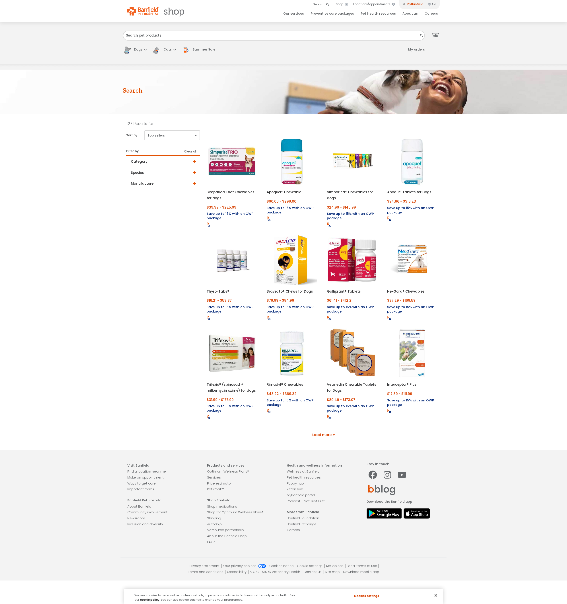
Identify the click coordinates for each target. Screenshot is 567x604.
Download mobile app (361, 572)
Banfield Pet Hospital (144, 500)
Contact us (312, 572)
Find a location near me (146, 471)
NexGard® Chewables (406, 291)
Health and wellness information (314, 465)
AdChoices (335, 566)
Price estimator (219, 483)
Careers (431, 13)
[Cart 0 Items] (435, 35)
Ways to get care (141, 483)
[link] (201, 49)
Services (214, 477)
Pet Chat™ (215, 489)
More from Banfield (303, 512)
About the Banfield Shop (227, 536)
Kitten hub (295, 489)
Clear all (190, 151)
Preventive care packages (332, 13)
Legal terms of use (362, 566)
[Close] (436, 595)
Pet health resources (378, 13)
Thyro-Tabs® (218, 291)
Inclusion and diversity (145, 524)
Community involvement (147, 512)
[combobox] (274, 36)
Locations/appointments (372, 4)
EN (434, 4)
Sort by (131, 135)
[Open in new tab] (384, 512)
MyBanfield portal (301, 495)
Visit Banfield (138, 465)
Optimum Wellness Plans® (228, 471)
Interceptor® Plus (402, 384)
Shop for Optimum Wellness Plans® (235, 512)
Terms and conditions (206, 572)
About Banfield (139, 506)
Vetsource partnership (225, 530)
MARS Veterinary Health (281, 572)
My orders (416, 49)
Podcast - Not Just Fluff (305, 501)
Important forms (140, 489)
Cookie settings (310, 566)
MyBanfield (414, 4)
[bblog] (381, 490)
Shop (340, 4)
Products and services (225, 465)
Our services (293, 13)
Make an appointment (145, 477)
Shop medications (222, 506)
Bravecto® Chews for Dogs (290, 291)
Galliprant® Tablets (344, 291)
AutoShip (214, 524)
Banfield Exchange (302, 524)
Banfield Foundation (303, 518)
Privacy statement (205, 566)
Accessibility (237, 572)
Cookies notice (282, 566)
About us (410, 13)
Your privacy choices (240, 566)
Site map (333, 572)
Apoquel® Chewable (284, 192)
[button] (135, 49)
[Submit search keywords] (421, 35)
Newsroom (136, 518)
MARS (255, 572)
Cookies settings (366, 596)
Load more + (323, 434)
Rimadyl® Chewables (285, 384)
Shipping (214, 518)
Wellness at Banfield (303, 471)
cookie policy (149, 599)
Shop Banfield (218, 500)
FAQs (211, 542)
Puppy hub (295, 483)
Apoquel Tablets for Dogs (409, 192)
